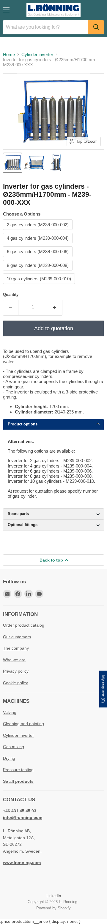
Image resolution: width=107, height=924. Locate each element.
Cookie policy (15, 682)
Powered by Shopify (53, 908)
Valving (9, 712)
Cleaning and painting (23, 723)
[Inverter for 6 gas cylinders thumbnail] (12, 162)
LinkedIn (53, 896)
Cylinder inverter (37, 54)
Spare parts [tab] (18, 513)
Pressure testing (18, 769)
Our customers (17, 636)
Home (9, 54)
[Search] (96, 27)
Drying (9, 758)
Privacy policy (16, 671)
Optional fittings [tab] (22, 524)
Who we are (14, 659)
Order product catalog (23, 625)
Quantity (10, 294)
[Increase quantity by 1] (54, 307)
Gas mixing (13, 746)
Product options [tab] (22, 424)
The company (16, 648)
